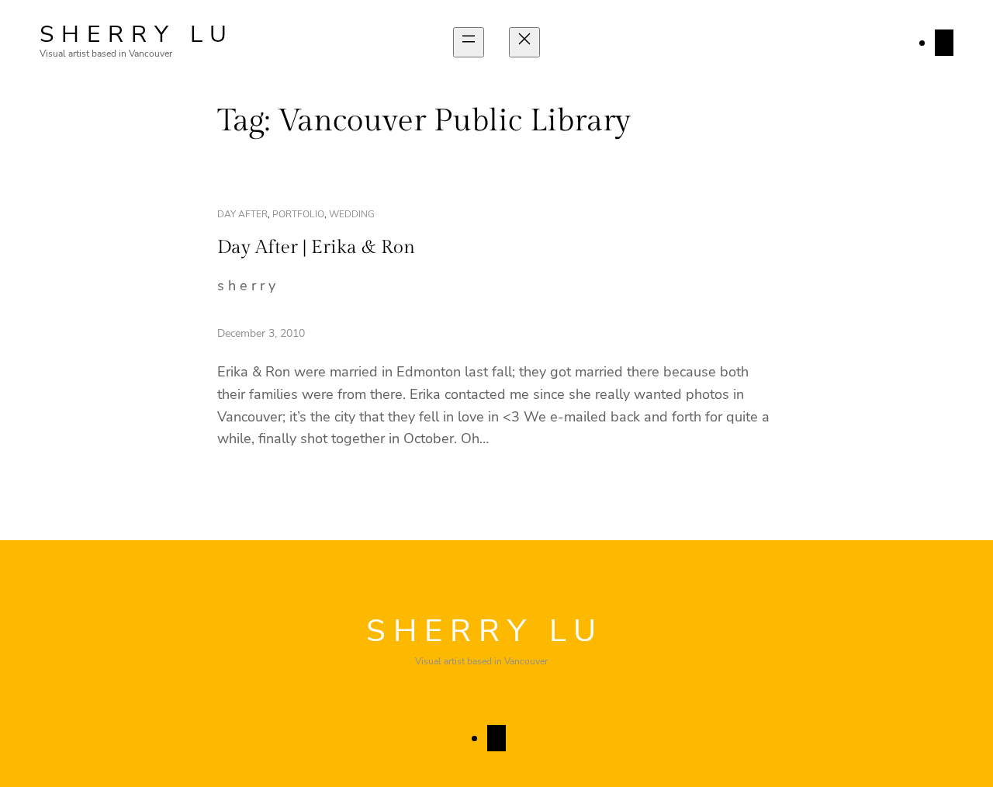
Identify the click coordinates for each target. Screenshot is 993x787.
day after (242, 214)
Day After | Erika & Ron (316, 247)
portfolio (298, 214)
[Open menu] (468, 42)
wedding (352, 214)
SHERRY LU (137, 34)
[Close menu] (524, 42)
